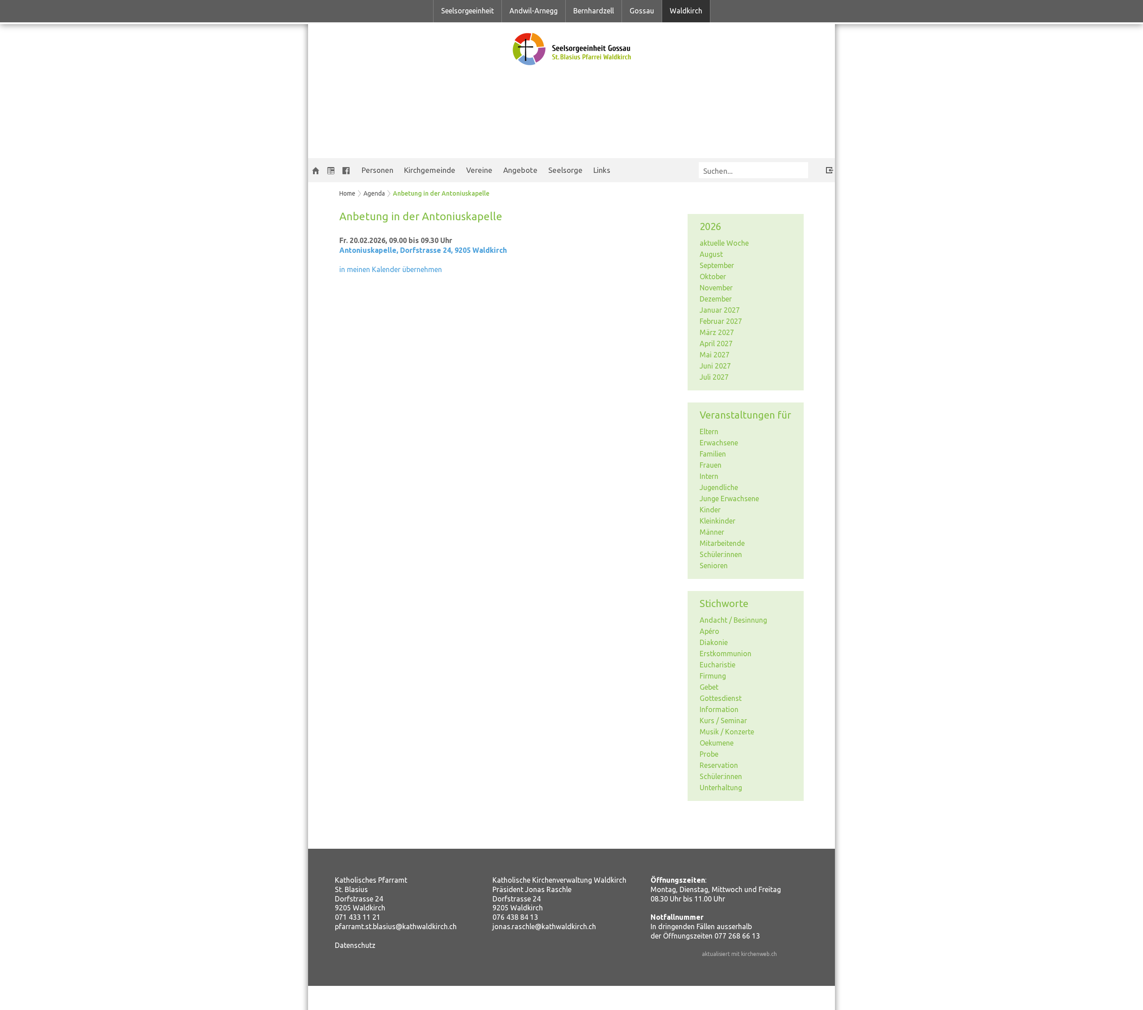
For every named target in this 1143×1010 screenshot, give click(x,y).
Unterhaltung (721, 787)
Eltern (709, 431)
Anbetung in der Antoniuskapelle (441, 193)
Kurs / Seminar (723, 720)
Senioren (714, 565)
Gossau (642, 11)
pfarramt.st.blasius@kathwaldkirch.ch (396, 926)
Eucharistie (717, 664)
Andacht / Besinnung (733, 620)
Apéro (709, 631)
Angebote (520, 170)
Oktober (713, 276)
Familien (713, 453)
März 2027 (717, 332)
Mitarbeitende (722, 543)
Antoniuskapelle (423, 250)
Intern (709, 476)
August (711, 254)
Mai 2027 (715, 354)
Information (719, 709)
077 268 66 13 (737, 936)
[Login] (823, 168)
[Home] (315, 170)
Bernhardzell (593, 11)
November (716, 287)
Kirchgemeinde (429, 170)
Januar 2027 (720, 310)
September (717, 265)
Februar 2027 (721, 321)
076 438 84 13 (515, 917)
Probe (709, 754)
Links (601, 170)
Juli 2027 (714, 377)
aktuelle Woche (724, 243)
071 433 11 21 (357, 917)
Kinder (710, 509)
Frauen (711, 465)
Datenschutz (355, 945)
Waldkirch (686, 11)
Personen (377, 170)
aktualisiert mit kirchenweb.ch (739, 954)
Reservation (719, 765)
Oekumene (717, 742)
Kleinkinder (717, 520)
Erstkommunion (725, 653)
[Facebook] (346, 170)
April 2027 (716, 343)
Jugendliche (719, 487)
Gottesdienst (721, 698)
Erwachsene (719, 442)
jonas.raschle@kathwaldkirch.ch (544, 926)
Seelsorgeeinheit (467, 11)
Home (347, 193)
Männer (712, 532)
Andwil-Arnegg (533, 11)
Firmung (713, 675)
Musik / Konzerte (727, 731)
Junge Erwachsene (729, 498)
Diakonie (714, 642)
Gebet (709, 687)
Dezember (716, 298)
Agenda (374, 193)
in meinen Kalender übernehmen (390, 269)
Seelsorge (565, 170)
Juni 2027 (715, 365)
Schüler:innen (721, 554)
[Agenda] (330, 170)
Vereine (479, 170)
